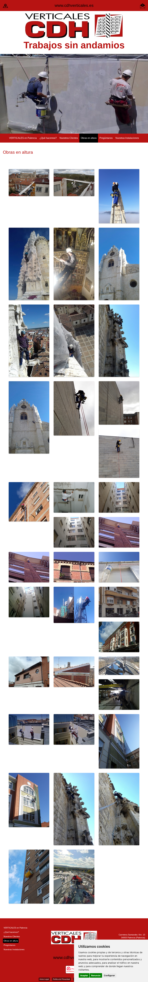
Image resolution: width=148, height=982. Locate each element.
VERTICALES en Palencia (23, 138)
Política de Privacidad (61, 979)
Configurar (109, 975)
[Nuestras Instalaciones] (5, 5)
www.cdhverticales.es (74, 5)
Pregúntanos (106, 138)
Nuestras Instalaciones (127, 138)
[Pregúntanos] (142, 5)
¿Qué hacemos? (48, 138)
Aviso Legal (44, 979)
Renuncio (96, 975)
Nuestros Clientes (69, 138)
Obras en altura (89, 138)
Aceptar (84, 975)
